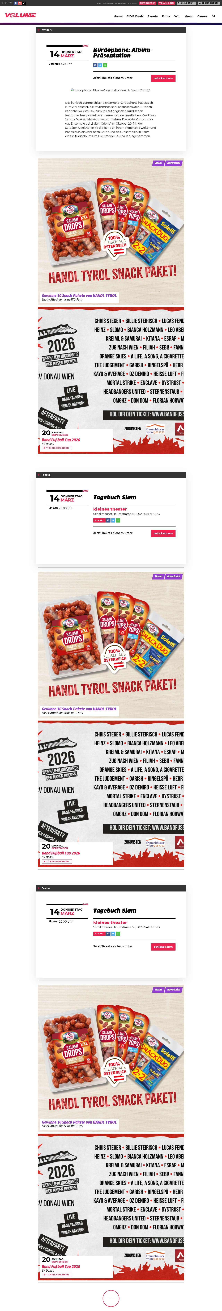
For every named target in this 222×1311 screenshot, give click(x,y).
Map (100, 520)
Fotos (166, 16)
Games (202, 16)
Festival (46, 475)
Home (118, 16)
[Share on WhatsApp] (105, 65)
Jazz (182, 1301)
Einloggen (187, 3)
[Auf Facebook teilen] (95, 65)
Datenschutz (120, 3)
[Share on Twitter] (100, 65)
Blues (174, 1301)
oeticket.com (163, 78)
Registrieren (210, 3)
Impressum (132, 3)
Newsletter (147, 3)
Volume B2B (166, 3)
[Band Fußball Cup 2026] (111, 380)
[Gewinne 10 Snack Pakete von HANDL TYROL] (111, 231)
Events (153, 16)
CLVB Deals (135, 16)
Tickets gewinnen (57, 448)
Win (177, 16)
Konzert (46, 30)
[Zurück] (39, 30)
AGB (99, 3)
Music (189, 16)
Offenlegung (108, 3)
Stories (158, 163)
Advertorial (173, 163)
